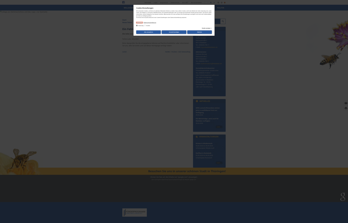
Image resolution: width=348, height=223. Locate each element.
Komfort (148, 25)
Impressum (139, 22)
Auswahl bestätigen (174, 32)
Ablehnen (199, 32)
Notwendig (141, 25)
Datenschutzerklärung (150, 22)
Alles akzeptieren (148, 32)
